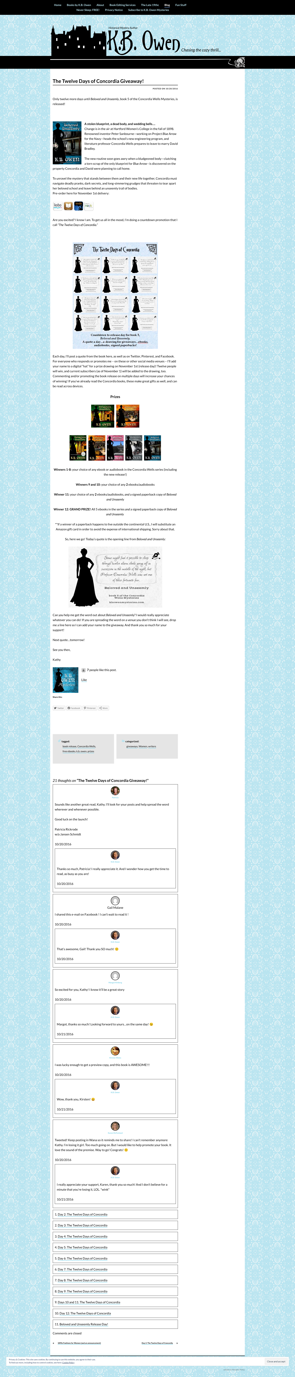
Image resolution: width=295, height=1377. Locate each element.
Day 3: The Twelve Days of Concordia (82, 1225)
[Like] (83, 670)
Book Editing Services (123, 5)
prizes (91, 751)
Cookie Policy (68, 1362)
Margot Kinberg (115, 983)
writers (152, 746)
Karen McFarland (115, 1133)
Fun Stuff (180, 5)
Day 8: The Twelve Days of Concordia (82, 1280)
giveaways (132, 746)
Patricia (115, 798)
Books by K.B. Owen (79, 5)
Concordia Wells (86, 746)
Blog (167, 5)
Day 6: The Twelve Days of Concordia (82, 1258)
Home (57, 5)
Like (84, 680)
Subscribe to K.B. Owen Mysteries (148, 10)
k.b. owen (81, 751)
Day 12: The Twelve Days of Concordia (85, 1313)
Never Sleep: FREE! (88, 10)
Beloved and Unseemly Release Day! (84, 1324)
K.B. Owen (115, 862)
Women (143, 746)
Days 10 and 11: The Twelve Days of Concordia (89, 1302)
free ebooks (69, 751)
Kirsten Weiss (115, 1058)
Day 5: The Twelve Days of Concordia (82, 1247)
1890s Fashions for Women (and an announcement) (79, 1343)
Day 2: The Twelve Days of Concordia (82, 1214)
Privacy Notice (114, 10)
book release (69, 746)
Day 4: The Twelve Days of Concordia (82, 1236)
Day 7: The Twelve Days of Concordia (82, 1269)
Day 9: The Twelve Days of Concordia (82, 1291)
